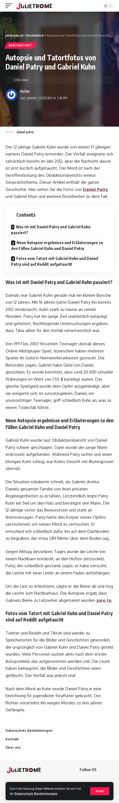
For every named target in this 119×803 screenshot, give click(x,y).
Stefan (25, 91)
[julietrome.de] (34, 6)
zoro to (104, 600)
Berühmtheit (20, 45)
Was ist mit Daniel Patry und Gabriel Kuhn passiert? (50, 229)
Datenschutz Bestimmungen (36, 793)
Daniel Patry (95, 189)
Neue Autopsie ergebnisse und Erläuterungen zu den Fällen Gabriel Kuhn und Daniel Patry (57, 245)
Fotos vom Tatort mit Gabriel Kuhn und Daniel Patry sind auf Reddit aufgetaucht (54, 261)
